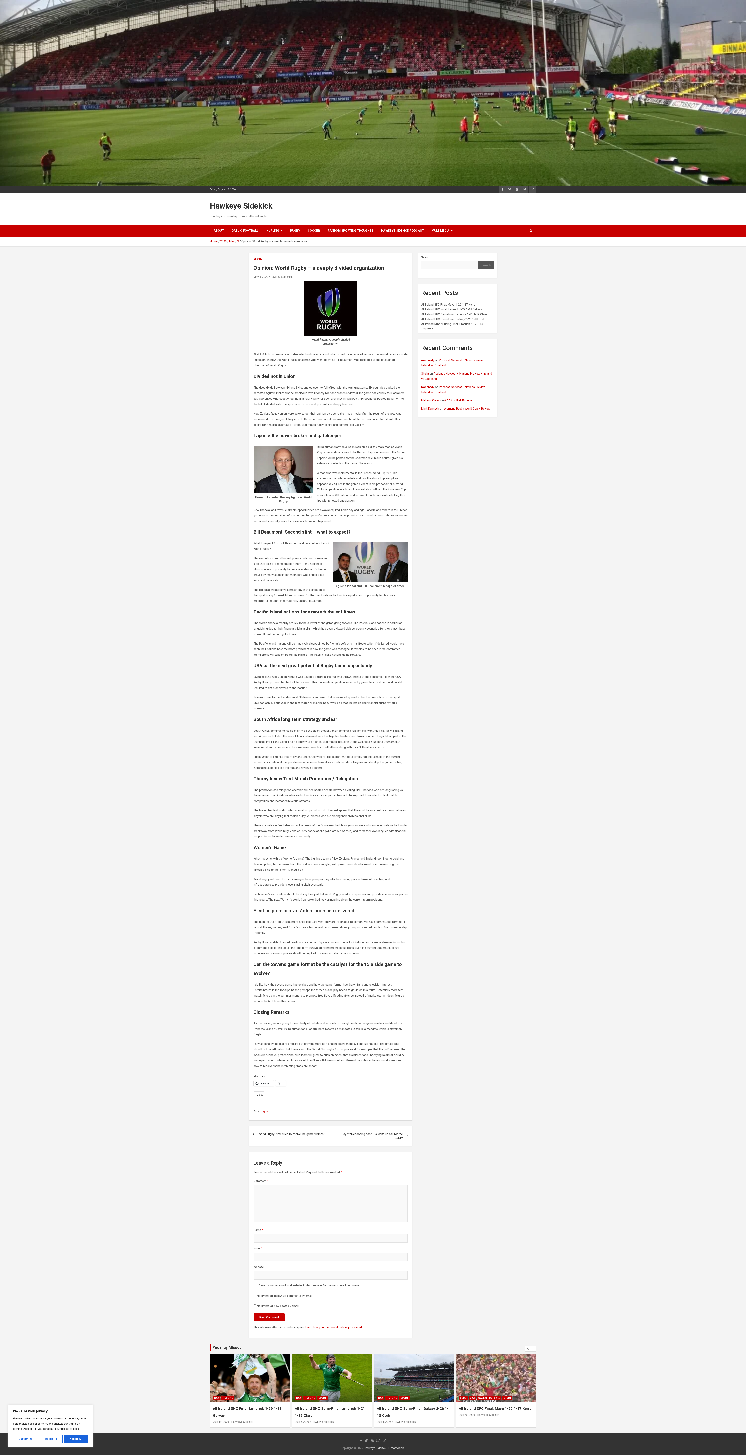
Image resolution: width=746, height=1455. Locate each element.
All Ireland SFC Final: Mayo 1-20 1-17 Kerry (448, 304)
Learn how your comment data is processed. (333, 1327)
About (219, 230)
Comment (261, 1181)
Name (258, 1230)
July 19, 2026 (385, 1421)
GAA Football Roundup (458, 400)
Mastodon (397, 1448)
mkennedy (427, 360)
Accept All (76, 1438)
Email (258, 1248)
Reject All (51, 1438)
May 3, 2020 (261, 276)
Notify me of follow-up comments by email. (285, 1296)
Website (259, 1267)
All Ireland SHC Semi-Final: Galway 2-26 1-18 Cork (453, 319)
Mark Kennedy (430, 408)
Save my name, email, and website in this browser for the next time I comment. (309, 1285)
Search (425, 257)
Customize (25, 1438)
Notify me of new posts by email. (278, 1306)
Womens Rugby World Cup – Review (467, 408)
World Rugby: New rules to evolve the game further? (291, 1134)
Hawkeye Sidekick (241, 206)
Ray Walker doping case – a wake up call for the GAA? (372, 1136)
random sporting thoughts (350, 230)
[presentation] (528, 1348)
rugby (295, 230)
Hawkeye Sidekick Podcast (402, 230)
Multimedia (440, 230)
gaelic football (245, 230)
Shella (425, 373)
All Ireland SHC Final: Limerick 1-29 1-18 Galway (451, 309)
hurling (272, 230)
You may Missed (227, 1347)
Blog (299, 1398)
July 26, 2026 (303, 1414)
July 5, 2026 (466, 1421)
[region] (50, 1426)
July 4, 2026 (220, 1421)
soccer (314, 230)
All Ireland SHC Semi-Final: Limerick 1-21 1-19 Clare (454, 314)
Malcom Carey (430, 400)
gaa (216, 1398)
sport (240, 1398)
